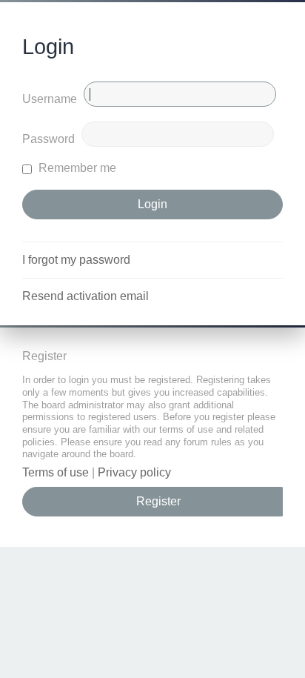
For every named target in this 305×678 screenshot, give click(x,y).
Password (48, 139)
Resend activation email (85, 296)
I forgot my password (76, 259)
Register (158, 501)
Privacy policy (134, 472)
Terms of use (55, 472)
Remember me (76, 168)
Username (49, 99)
